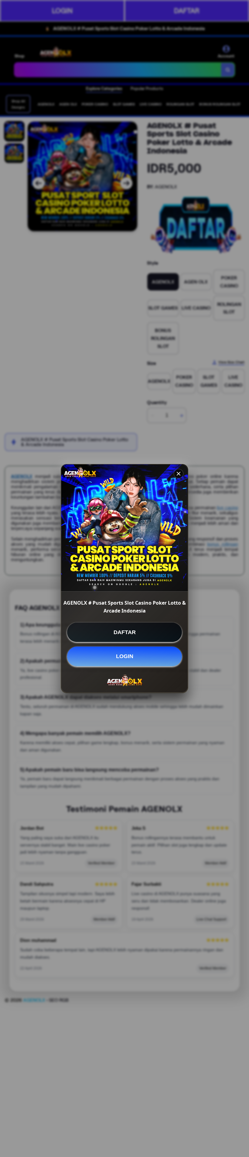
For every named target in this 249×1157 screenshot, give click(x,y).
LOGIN (124, 656)
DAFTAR (125, 632)
